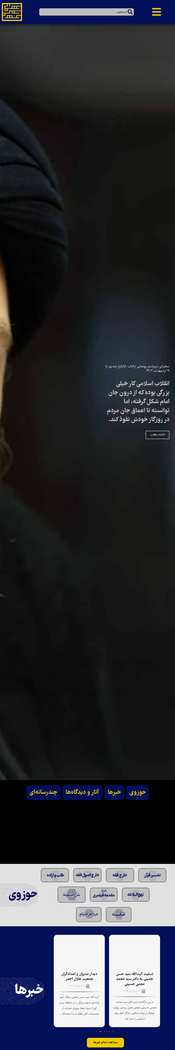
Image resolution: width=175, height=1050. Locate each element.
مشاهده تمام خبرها (105, 1042)
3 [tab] (105, 1031)
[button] (156, 14)
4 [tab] (100, 1031)
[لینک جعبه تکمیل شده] (134, 981)
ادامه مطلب (157, 435)
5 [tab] (96, 1031)
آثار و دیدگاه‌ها (82, 792)
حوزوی (138, 792)
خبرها (114, 792)
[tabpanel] (134, 982)
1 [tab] (113, 1031)
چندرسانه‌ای (43, 792)
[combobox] (86, 12)
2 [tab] (109, 1031)
